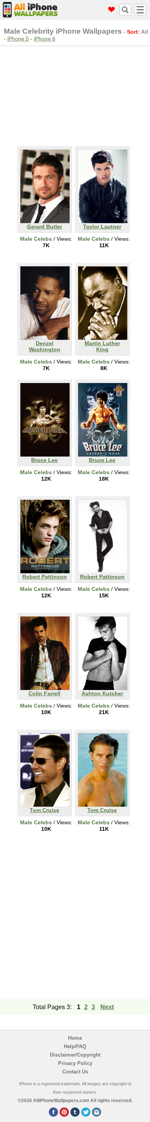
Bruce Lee (44, 460)
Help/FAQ (75, 1046)
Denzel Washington (44, 346)
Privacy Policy (75, 1063)
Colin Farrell (44, 693)
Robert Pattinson (44, 577)
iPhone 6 (44, 39)
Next (107, 1007)
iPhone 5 (18, 39)
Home (75, 1038)
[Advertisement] (75, 94)
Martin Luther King (102, 346)
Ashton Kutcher (102, 693)
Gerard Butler (44, 226)
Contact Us (75, 1072)
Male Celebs (36, 239)
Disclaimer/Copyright (75, 1055)
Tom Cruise (44, 810)
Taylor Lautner (102, 226)
